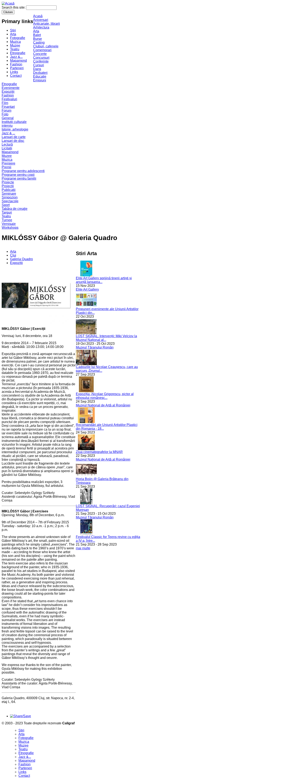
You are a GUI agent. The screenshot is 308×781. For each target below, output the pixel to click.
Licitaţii (7, 148)
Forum (6, 110)
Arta (13, 34)
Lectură (7, 144)
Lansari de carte (14, 137)
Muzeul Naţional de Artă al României (103, 405)
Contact (16, 75)
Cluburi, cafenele (45, 46)
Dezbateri (40, 72)
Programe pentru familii (19, 178)
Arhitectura (41, 27)
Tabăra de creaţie (14, 208)
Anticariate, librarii (46, 23)
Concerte (40, 54)
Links (14, 72)
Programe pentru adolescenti (23, 171)
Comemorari (42, 50)
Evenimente (10, 88)
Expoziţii (8, 91)
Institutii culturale (14, 122)
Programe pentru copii (18, 174)
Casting (39, 42)
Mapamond (18, 60)
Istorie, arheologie (15, 129)
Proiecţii (8, 186)
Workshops (10, 227)
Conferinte (41, 61)
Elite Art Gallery (87, 289)
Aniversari (40, 20)
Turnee (7, 220)
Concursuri (41, 57)
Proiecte (8, 182)
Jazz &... (16, 57)
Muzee (15, 45)
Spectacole (10, 201)
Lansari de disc (13, 140)
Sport (6, 205)
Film (5, 103)
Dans (37, 69)
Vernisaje (9, 224)
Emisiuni (39, 80)
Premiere (8, 163)
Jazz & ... (8, 133)
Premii (6, 167)
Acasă (38, 16)
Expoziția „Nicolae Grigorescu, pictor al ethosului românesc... (105, 396)
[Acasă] (8, 3)
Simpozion (10, 197)
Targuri (7, 212)
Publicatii (9, 190)
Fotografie (17, 38)
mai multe (83, 548)
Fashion (16, 64)
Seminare (9, 193)
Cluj (13, 255)
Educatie (39, 76)
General (8, 118)
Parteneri (17, 68)
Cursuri (38, 65)
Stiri (13, 30)
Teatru (14, 49)
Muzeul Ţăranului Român (95, 347)
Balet (37, 35)
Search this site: (14, 7)
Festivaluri (9, 99)
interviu (7, 125)
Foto (5, 114)
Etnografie (17, 53)
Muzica (15, 41)
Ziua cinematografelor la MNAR (99, 452)
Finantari (8, 106)
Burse (37, 38)
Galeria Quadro (21, 259)
